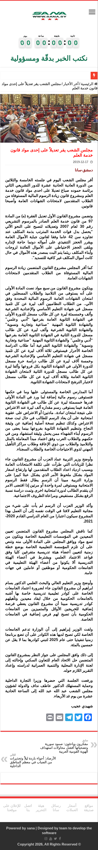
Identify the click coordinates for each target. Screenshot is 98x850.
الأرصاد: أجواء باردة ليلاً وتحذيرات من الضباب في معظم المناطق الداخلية (33, 760)
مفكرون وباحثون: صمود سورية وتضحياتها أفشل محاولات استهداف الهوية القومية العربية (64, 746)
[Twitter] (56, 838)
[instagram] (46, 838)
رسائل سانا (56, 808)
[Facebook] (60, 838)
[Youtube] (51, 838)
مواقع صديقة (89, 808)
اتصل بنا (28, 808)
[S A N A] (49, 16)
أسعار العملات (72, 808)
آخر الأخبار (70, 84)
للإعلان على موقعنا (12, 808)
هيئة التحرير (41, 808)
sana (31, 828)
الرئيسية (87, 84)
